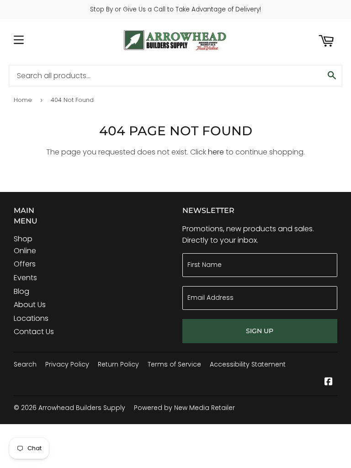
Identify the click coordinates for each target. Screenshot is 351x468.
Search (25, 364)
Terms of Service (174, 364)
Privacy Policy (67, 364)
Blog (21, 291)
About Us (30, 304)
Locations (31, 318)
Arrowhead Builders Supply (81, 407)
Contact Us (34, 331)
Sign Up (259, 331)
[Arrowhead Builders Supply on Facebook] (328, 382)
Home (23, 100)
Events (25, 277)
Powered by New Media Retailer (184, 407)
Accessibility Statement (248, 364)
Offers (25, 264)
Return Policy (118, 364)
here (216, 152)
